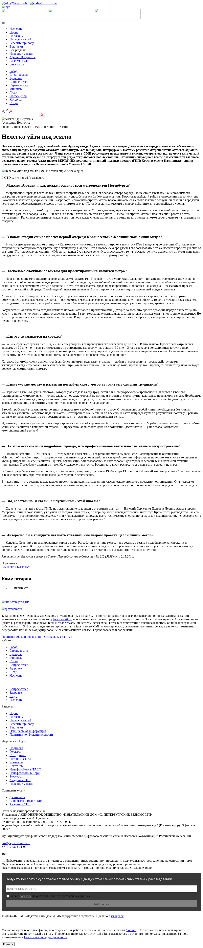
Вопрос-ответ (19, 81)
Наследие (16, 28)
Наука (14, 32)
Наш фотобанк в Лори (25, 773)
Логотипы (16, 766)
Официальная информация (28, 731)
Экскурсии (17, 64)
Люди (13, 92)
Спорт (14, 103)
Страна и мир (19, 85)
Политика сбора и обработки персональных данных (37, 636)
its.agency (117, 916)
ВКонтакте (9, 566)
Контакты (16, 762)
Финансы (16, 89)
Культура (16, 99)
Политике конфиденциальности (45, 937)
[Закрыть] (3, 861)
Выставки (16, 46)
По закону (16, 35)
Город (13, 71)
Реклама (15, 751)
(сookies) (131, 930)
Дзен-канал (17, 797)
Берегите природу (22, 43)
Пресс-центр (18, 96)
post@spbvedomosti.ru (16, 843)
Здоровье (16, 78)
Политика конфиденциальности (31, 734)
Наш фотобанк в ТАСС (25, 769)
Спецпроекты (19, 74)
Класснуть (24, 566)
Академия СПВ (20, 60)
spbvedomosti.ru (61, 619)
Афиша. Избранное (22, 57)
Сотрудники (18, 755)
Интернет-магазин (22, 53)
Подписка (16, 748)
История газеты (20, 758)
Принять (8, 944)
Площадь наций (20, 39)
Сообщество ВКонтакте (26, 800)
